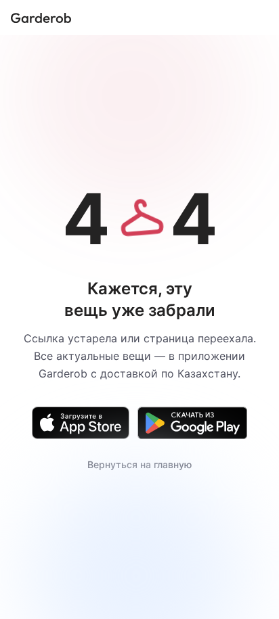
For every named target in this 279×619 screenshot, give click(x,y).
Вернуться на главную (139, 464)
